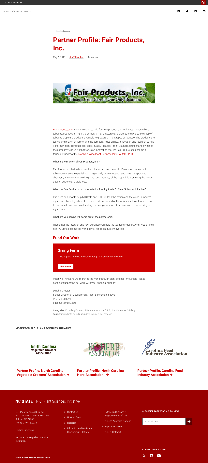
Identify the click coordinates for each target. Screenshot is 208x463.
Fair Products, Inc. (63, 129)
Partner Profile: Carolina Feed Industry (160, 373)
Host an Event (74, 417)
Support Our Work (113, 426)
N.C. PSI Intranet (113, 432)
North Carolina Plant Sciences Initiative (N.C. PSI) (105, 153)
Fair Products (65, 314)
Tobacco (108, 314)
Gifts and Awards (93, 310)
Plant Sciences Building (123, 310)
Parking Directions (25, 430)
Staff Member (76, 57)
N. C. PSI (99, 314)
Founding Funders (74, 310)
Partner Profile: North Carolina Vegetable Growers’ (41, 373)
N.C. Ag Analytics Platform (118, 421)
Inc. (92, 314)
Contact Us (72, 412)
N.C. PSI (107, 310)
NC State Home (15, 2)
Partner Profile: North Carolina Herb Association (100, 373)
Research (71, 422)
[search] (203, 2)
